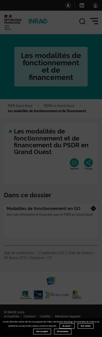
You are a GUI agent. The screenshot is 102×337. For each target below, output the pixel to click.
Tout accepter (42, 331)
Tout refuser (86, 326)
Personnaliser (63, 331)
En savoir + (67, 326)
